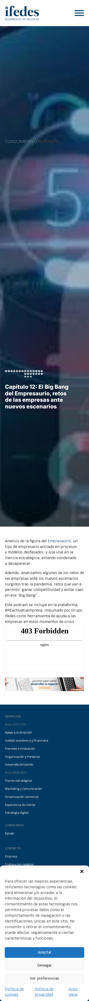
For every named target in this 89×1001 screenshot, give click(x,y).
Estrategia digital (16, 813)
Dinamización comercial (21, 797)
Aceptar (45, 952)
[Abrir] (79, 13)
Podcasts (48, 141)
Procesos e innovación (20, 749)
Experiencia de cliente (20, 805)
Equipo (9, 833)
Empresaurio (59, 540)
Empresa (11, 856)
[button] (82, 871)
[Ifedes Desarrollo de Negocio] (22, 13)
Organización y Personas (22, 757)
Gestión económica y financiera (26, 741)
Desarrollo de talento (19, 764)
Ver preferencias (44, 978)
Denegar (44, 965)
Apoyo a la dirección (18, 732)
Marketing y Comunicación (23, 789)
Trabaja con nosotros (19, 864)
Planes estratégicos (18, 781)
